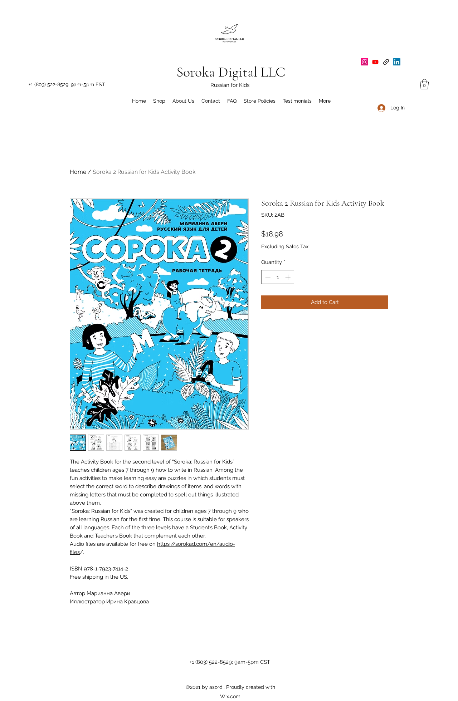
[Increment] (288, 277)
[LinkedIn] (396, 61)
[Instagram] (364, 61)
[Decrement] (267, 277)
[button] (424, 84)
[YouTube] (375, 61)
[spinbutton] (278, 277)
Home (78, 171)
